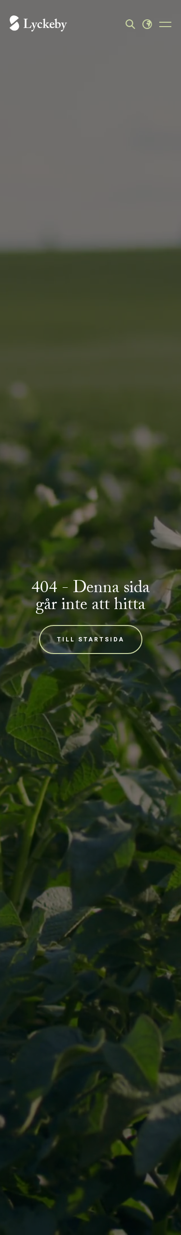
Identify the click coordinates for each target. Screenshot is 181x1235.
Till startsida (91, 639)
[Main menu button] (165, 24)
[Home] (38, 24)
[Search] (130, 24)
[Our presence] (147, 24)
